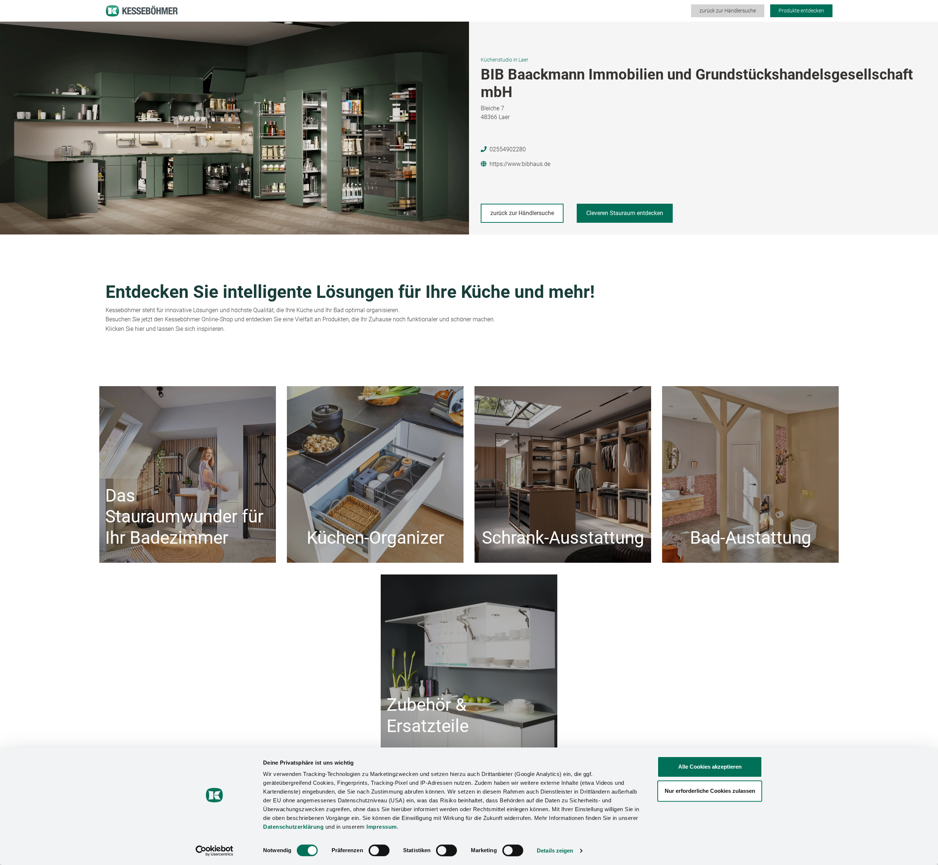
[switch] (379, 850)
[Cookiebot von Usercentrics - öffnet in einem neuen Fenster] (214, 850)
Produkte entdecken (801, 11)
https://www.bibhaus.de (520, 163)
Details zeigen (555, 850)
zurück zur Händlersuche (727, 11)
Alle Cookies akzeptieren (710, 767)
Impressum (381, 827)
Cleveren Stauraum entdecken (624, 213)
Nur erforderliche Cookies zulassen (710, 791)
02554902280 (508, 149)
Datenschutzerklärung (293, 827)
